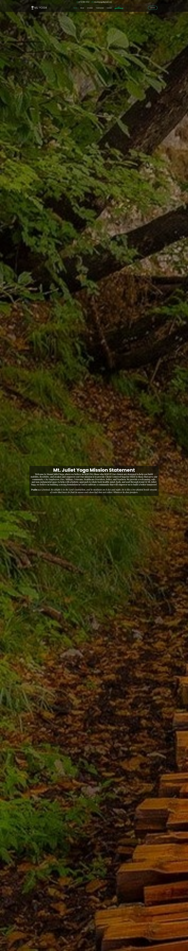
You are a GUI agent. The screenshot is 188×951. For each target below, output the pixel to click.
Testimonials (100, 8)
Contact (109, 8)
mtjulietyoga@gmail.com (103, 2)
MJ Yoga (40, 8)
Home (75, 8)
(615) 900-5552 (84, 2)
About (82, 8)
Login (153, 8)
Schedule (90, 8)
